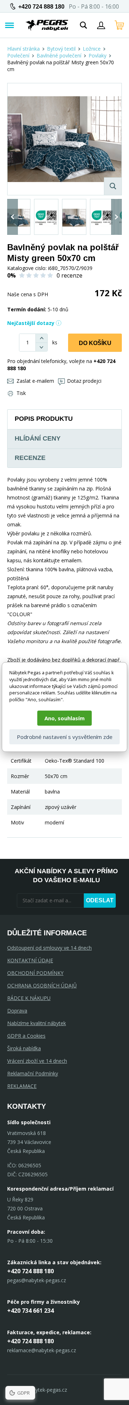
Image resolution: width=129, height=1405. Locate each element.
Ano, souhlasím (64, 718)
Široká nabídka (24, 1048)
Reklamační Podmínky (32, 1073)
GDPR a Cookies (26, 1035)
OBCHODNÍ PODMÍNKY (35, 972)
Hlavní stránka (23, 48)
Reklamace (22, 1086)
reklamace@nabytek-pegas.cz (41, 1350)
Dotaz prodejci (84, 380)
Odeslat (100, 900)
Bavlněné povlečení (59, 55)
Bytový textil (61, 48)
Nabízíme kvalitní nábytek (36, 1023)
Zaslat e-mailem (35, 380)
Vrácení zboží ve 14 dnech (37, 1060)
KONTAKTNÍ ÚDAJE (30, 960)
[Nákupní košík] (119, 25)
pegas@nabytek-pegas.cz (36, 1280)
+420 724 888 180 (41, 7)
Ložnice (92, 48)
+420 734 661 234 (30, 1311)
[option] (18, 217)
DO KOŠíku (95, 343)
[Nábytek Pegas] (47, 25)
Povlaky (97, 55)
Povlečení (18, 55)
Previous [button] (12, 217)
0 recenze (69, 275)
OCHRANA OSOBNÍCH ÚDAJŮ (42, 985)
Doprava (17, 1010)
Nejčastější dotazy (30, 323)
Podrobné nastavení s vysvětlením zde (65, 736)
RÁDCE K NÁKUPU (29, 998)
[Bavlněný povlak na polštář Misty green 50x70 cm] (64, 139)
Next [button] (116, 217)
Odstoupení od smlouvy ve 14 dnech (49, 947)
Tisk (21, 393)
